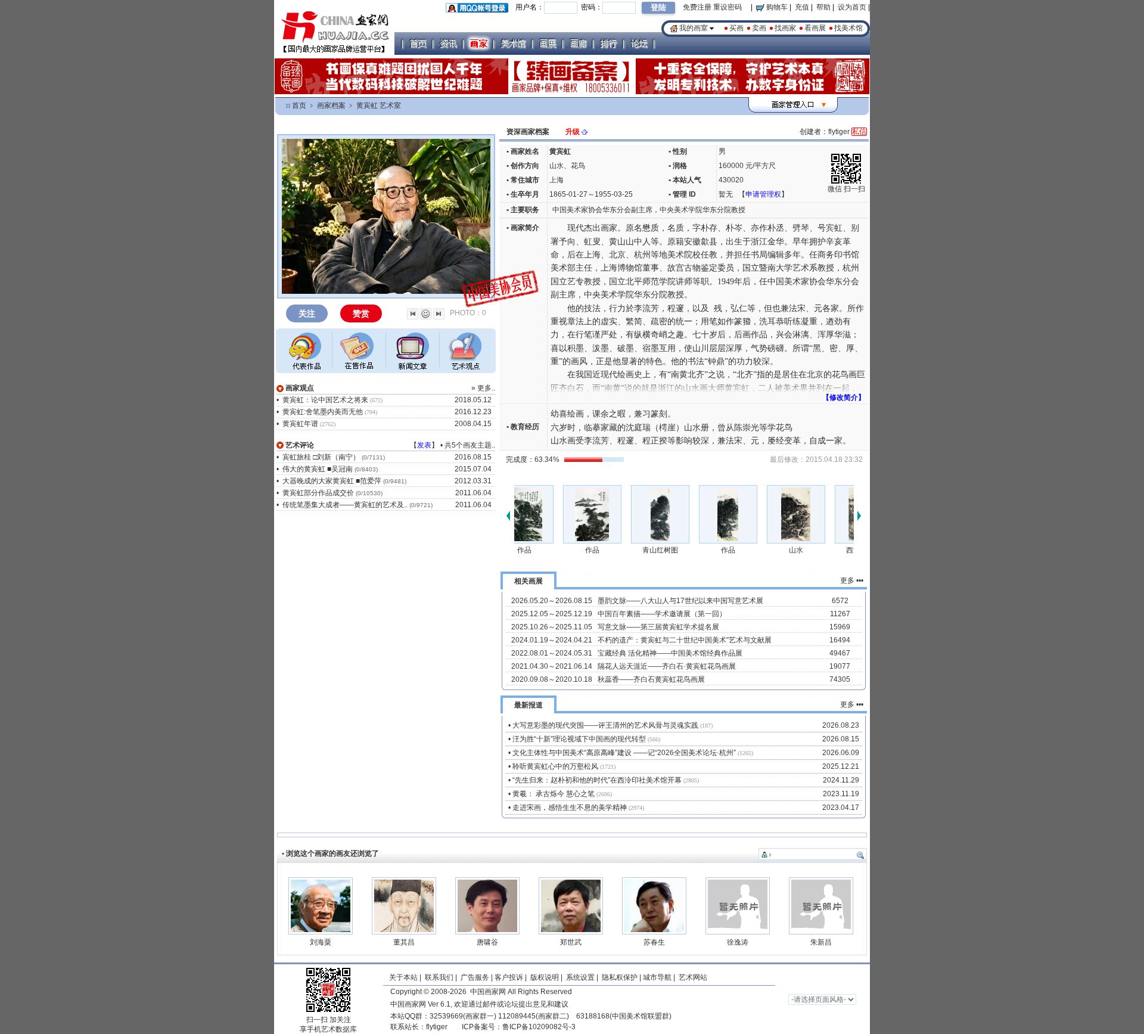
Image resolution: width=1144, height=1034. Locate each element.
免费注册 (697, 7)
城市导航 (657, 977)
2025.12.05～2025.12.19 (551, 614)
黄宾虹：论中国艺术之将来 (325, 400)
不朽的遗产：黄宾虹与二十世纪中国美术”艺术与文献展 (685, 640)
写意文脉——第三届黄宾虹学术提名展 (658, 627)
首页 (299, 105)
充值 (802, 7)
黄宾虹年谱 (300, 424)
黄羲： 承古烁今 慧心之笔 (553, 794)
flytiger (436, 1027)
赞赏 (361, 313)
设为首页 (852, 7)
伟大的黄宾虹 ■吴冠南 (317, 469)
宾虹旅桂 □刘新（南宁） (321, 457)
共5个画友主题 (468, 445)
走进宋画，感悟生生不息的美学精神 (569, 807)
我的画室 (693, 28)
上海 (556, 180)
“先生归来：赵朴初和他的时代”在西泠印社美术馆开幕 (597, 780)
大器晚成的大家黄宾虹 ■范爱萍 (331, 481)
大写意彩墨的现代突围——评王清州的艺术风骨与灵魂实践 (605, 725)
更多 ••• (851, 580)
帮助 (823, 7)
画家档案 (331, 105)
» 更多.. (483, 388)
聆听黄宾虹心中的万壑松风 (555, 766)
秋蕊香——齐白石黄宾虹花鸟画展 (651, 679)
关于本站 (403, 977)
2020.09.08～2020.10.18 (551, 679)
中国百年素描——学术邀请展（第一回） (662, 614)
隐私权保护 (620, 977)
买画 (736, 28)
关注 (307, 313)
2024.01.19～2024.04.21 (551, 640)
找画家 (785, 28)
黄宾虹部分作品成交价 (318, 493)
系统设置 (580, 977)
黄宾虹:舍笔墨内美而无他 (322, 412)
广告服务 (475, 977)
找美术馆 (848, 28)
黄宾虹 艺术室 (378, 105)
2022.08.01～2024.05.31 (551, 653)
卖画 (759, 28)
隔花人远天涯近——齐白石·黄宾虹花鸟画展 (667, 666)
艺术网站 (692, 977)
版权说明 (544, 977)
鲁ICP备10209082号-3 (539, 1027)
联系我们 (439, 977)
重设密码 (727, 7)
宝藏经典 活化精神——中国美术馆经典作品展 (670, 653)
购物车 (776, 7)
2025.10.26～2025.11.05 (551, 627)
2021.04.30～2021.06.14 (551, 666)
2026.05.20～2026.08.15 (551, 601)
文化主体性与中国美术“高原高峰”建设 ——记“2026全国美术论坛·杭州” (624, 753)
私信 (859, 132)
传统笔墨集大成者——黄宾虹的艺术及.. (345, 505)
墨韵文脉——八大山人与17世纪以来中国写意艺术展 (680, 601)
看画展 (815, 28)
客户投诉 (509, 977)
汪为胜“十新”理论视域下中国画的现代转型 (579, 739)
